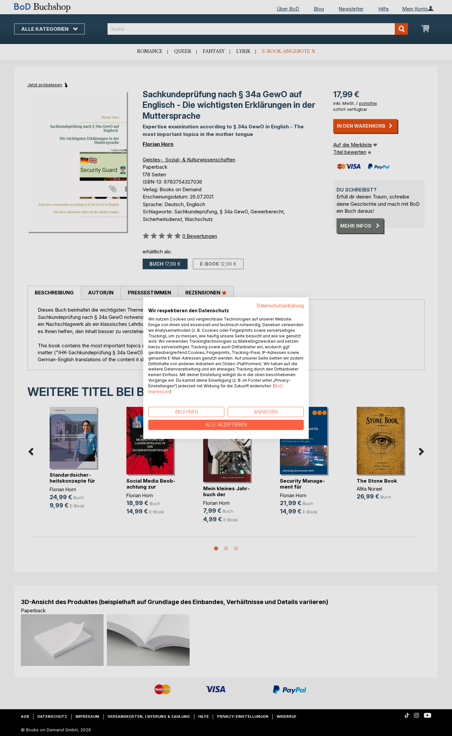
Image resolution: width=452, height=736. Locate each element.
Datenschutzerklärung (280, 305)
